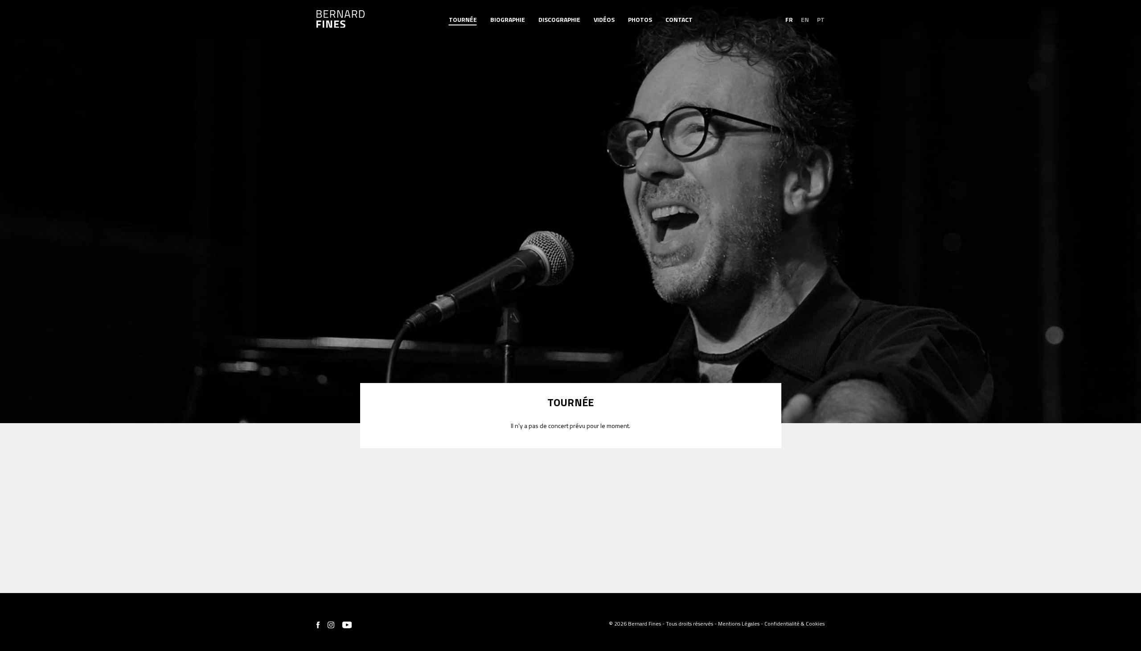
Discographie (559, 19)
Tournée (463, 19)
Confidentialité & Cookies (794, 623)
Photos (640, 19)
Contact (679, 19)
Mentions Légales (738, 623)
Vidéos (604, 19)
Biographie (507, 19)
